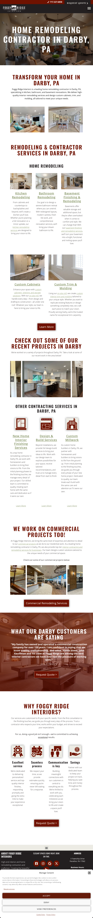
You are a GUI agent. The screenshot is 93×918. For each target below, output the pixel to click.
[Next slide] (81, 379)
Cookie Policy (40, 915)
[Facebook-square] (36, 864)
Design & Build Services (46, 438)
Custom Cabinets (27, 284)
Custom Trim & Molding (65, 286)
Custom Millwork (72, 438)
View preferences (46, 909)
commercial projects (27, 544)
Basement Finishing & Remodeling (72, 197)
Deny (46, 902)
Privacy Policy (50, 915)
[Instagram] (43, 864)
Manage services (9, 889)
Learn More (21, 505)
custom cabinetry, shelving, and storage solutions (27, 292)
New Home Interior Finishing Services (21, 441)
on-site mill (34, 295)
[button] (89, 873)
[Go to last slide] (12, 379)
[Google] (50, 864)
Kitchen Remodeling (21, 195)
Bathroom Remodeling (46, 195)
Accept (46, 896)
